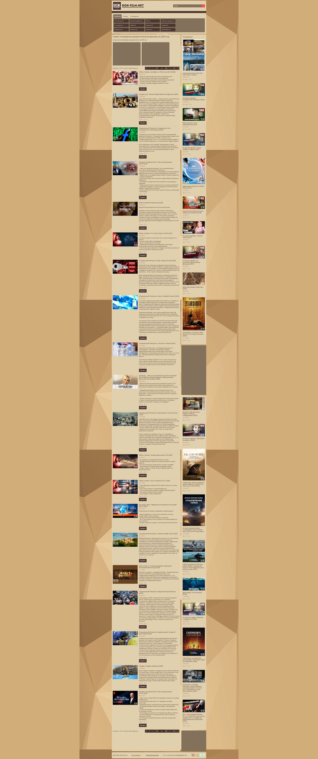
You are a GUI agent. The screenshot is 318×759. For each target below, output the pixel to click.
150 (174, 68)
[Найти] (203, 5)
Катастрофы (119, 25)
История (165, 25)
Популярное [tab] (135, 16)
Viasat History (166, 29)
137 (157, 68)
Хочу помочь (136, 755)
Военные (149, 25)
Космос (149, 29)
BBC (148, 21)
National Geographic (136, 21)
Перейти (143, 89)
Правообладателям (152, 755)
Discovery (134, 29)
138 (161, 68)
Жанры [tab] (125, 16)
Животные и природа (168, 21)
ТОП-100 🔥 (119, 21)
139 (166, 68)
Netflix (133, 25)
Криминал (118, 29)
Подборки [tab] (117, 16)
